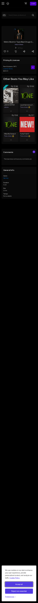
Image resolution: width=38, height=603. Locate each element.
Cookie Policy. (15, 578)
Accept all (19, 584)
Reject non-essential (19, 591)
